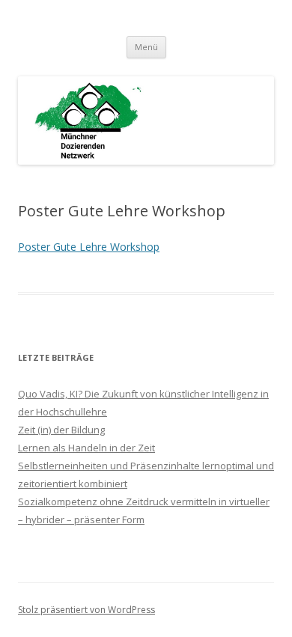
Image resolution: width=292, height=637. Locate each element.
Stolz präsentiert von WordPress (86, 609)
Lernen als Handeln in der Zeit (86, 447)
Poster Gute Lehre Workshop (88, 247)
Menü (146, 46)
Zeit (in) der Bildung (61, 429)
